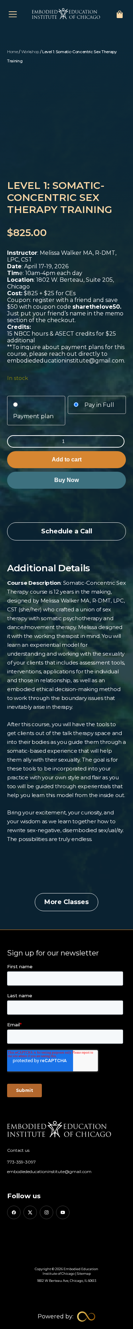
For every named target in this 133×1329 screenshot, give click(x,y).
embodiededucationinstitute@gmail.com (49, 1171)
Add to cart (67, 459)
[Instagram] (46, 1212)
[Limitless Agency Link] (66, 1316)
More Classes (66, 902)
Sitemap (84, 1273)
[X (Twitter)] (30, 1212)
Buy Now (66, 480)
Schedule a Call (66, 531)
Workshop (30, 51)
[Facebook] (14, 1212)
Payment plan (33, 416)
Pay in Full (99, 405)
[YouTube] (63, 1212)
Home (12, 51)
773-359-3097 (21, 1162)
